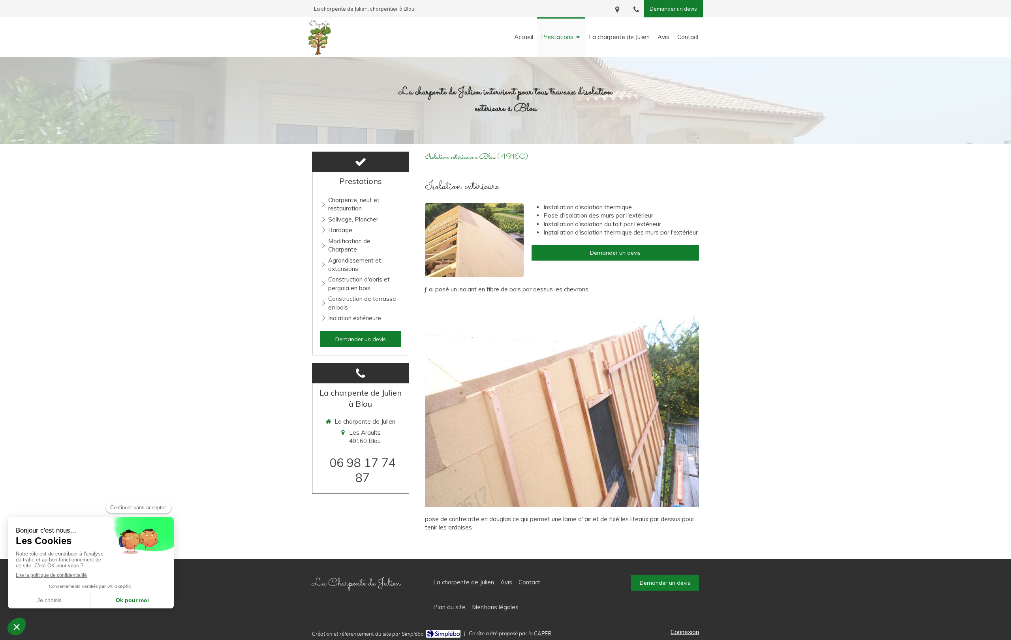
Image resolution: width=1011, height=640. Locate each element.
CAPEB (542, 633)
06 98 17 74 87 (362, 470)
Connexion (685, 632)
